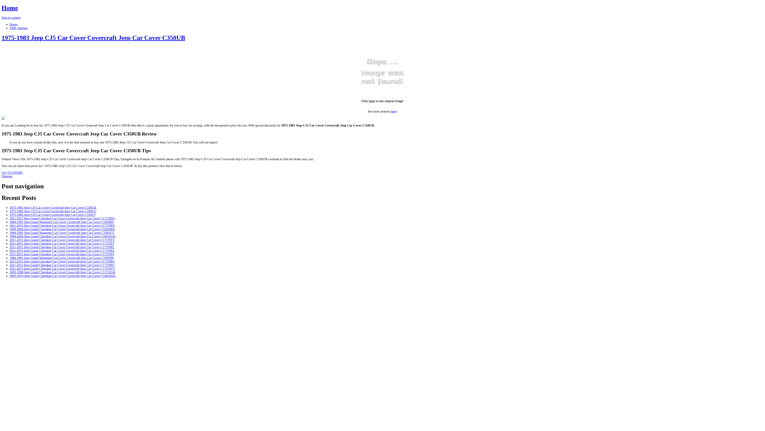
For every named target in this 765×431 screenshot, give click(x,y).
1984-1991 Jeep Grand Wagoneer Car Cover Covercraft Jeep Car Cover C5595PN (62, 258)
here (393, 111)
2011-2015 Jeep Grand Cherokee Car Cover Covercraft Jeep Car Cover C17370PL (62, 247)
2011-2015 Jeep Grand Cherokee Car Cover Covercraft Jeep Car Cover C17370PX (62, 225)
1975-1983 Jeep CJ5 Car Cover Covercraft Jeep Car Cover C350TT (53, 214)
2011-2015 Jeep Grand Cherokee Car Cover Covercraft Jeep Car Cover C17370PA (62, 250)
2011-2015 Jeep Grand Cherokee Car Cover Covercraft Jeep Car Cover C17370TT (62, 243)
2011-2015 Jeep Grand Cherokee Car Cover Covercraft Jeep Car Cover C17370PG (62, 265)
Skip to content (11, 17)
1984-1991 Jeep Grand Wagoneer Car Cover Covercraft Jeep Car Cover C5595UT (62, 232)
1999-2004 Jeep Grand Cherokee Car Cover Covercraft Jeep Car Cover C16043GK (63, 236)
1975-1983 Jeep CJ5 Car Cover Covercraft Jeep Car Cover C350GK (53, 207)
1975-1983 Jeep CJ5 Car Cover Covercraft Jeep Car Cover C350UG (53, 211)
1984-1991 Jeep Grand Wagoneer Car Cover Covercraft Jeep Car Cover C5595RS (62, 222)
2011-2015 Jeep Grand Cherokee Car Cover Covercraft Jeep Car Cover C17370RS (62, 261)
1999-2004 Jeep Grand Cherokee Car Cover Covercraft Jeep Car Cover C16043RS (62, 229)
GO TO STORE (12, 172)
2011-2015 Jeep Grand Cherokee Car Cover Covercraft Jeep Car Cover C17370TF (62, 254)
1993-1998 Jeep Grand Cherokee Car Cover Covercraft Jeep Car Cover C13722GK (63, 272)
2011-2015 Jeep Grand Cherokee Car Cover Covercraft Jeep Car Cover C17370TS (62, 240)
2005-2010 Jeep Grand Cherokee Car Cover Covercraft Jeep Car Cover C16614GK (63, 276)
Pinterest (7, 176)
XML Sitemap (18, 28)
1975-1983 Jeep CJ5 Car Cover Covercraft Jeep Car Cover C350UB (93, 37)
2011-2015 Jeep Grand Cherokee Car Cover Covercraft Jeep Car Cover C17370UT (62, 268)
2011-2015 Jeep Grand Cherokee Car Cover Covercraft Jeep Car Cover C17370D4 (62, 218)
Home (10, 7)
